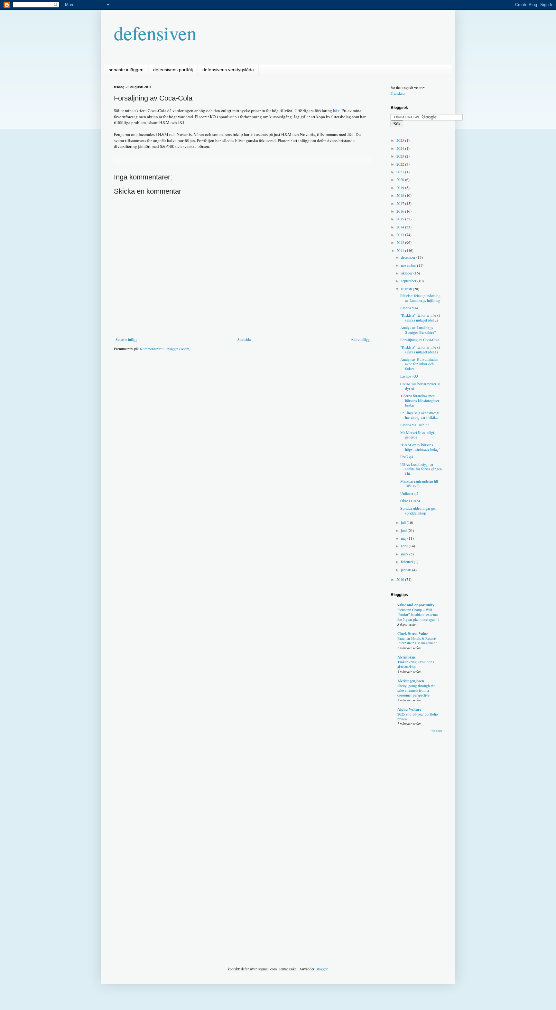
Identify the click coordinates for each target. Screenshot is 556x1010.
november (409, 265)
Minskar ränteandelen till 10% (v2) (419, 483)
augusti (407, 288)
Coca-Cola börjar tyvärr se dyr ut (420, 386)
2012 (400, 242)
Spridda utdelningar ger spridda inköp (418, 510)
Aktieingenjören (410, 681)
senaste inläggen (126, 69)
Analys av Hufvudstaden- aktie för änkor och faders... (420, 364)
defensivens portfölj (173, 69)
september (409, 280)
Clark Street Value (412, 633)
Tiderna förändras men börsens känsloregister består (419, 400)
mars (405, 553)
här (336, 110)
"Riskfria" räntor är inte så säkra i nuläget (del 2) (420, 317)
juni (404, 530)
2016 (400, 211)
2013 (400, 234)
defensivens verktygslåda (228, 69)
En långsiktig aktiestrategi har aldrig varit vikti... (419, 415)
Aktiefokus (406, 657)
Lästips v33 (409, 376)
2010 (400, 579)
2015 (400, 218)
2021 (400, 171)
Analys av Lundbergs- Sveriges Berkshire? (418, 329)
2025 (400, 140)
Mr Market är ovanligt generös (417, 434)
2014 (400, 226)
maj (404, 538)
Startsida (244, 339)
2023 (400, 156)
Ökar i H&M (410, 500)
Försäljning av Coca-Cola (419, 339)
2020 (400, 179)
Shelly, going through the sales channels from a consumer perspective (416, 690)
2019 (400, 187)
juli (404, 522)
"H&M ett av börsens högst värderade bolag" (420, 447)
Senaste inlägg (126, 339)
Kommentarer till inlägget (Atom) (165, 348)
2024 (400, 148)
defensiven (155, 33)
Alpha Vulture (409, 709)
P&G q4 (406, 456)
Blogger (321, 968)
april (405, 545)
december (408, 257)
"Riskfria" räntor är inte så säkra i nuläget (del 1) (420, 349)
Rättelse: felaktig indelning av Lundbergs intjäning (420, 298)
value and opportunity (415, 605)
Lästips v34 (409, 307)
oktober (407, 272)
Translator (398, 93)
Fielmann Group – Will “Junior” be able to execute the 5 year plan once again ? (418, 614)
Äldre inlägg (360, 339)
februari (407, 561)
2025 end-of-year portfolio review (417, 716)
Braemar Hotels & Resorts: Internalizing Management (417, 641)
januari (406, 569)
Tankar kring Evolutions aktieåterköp (415, 664)
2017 (400, 203)
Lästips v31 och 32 (414, 424)
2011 (400, 250)
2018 (400, 195)
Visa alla (436, 731)
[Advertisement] (231, 375)
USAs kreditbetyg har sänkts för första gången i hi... (421, 469)
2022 (400, 164)
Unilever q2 (409, 493)
